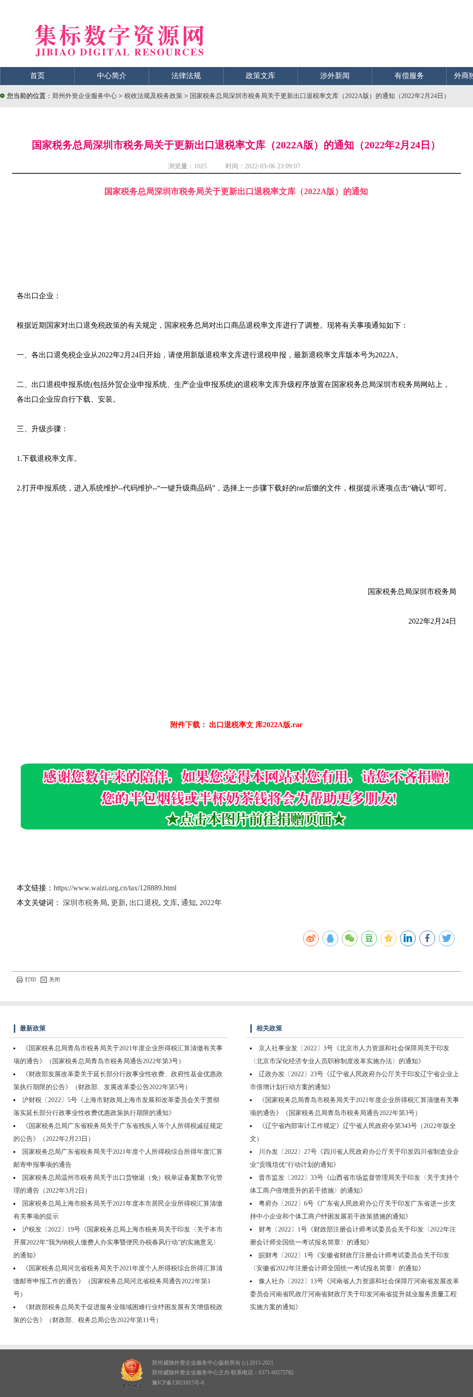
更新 (118, 903)
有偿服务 (409, 76)
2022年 (211, 903)
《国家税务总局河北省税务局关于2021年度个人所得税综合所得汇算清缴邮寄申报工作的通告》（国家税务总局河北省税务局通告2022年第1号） (118, 1281)
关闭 (54, 979)
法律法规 (186, 76)
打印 (30, 979)
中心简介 (112, 76)
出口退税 (144, 903)
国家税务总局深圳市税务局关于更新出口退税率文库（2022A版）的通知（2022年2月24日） (320, 95)
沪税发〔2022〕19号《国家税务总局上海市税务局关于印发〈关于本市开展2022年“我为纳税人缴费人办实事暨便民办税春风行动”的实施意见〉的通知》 (118, 1242)
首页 (37, 76)
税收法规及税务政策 (154, 95)
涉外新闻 (335, 76)
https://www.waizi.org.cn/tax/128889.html (115, 888)
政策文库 (260, 76)
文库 (170, 903)
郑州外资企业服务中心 (84, 95)
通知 (188, 903)
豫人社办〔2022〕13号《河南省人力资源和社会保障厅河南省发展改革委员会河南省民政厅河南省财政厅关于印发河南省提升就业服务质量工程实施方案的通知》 (354, 1294)
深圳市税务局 (85, 903)
